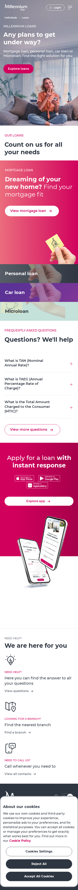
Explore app (35, 501)
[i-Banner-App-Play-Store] (49, 478)
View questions (17, 691)
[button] (16, 7)
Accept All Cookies (39, 876)
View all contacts (18, 774)
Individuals (11, 17)
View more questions (28, 429)
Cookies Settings (39, 851)
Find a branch (15, 732)
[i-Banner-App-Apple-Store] (24, 478)
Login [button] (57, 7)
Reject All (39, 864)
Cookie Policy (20, 840)
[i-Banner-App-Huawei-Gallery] (37, 485)
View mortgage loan (28, 211)
